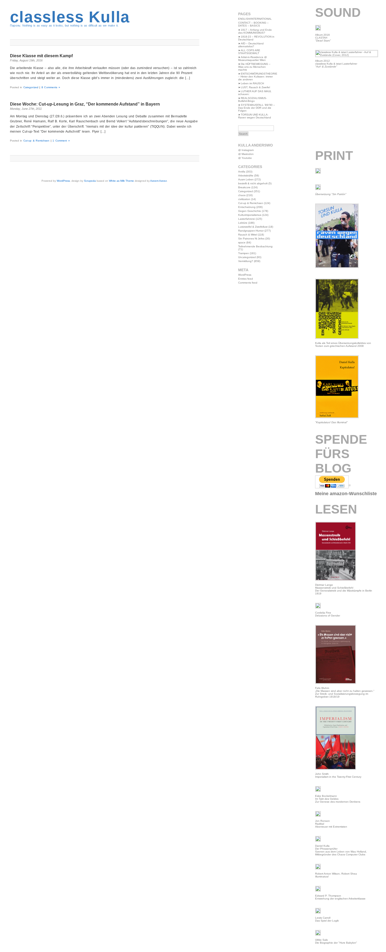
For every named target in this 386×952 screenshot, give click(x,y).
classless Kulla (70, 17)
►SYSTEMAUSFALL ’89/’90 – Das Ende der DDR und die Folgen (256, 107)
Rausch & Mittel (247, 234)
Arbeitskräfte (245, 175)
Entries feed (245, 278)
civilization (244, 199)
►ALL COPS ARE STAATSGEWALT (249, 52)
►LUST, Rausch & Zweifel (254, 87)
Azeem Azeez (158, 180)
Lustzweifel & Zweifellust (253, 226)
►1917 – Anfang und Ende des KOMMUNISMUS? (255, 31)
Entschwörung (246, 207)
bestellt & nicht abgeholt (253, 183)
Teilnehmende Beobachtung (255, 246)
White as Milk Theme (121, 180)
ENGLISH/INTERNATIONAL (255, 18)
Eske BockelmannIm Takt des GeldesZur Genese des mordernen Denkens (337, 798)
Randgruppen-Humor (251, 230)
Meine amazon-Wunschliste (346, 493)
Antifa (241, 171)
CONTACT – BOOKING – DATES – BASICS (253, 24)
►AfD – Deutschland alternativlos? (251, 45)
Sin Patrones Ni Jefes (251, 238)
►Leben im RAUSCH (251, 83)
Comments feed (247, 282)
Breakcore (244, 187)
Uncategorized (247, 257)
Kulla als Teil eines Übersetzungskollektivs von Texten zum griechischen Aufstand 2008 (343, 344)
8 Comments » (50, 87)
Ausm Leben (246, 179)
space (242, 242)
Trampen (243, 253)
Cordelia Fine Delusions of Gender (327, 614)
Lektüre (242, 222)
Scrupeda (90, 180)
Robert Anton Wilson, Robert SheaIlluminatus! (336, 875)
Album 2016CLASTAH (323, 37)
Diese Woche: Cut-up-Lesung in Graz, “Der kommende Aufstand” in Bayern (85, 104)
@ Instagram (246, 150)
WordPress (63, 180)
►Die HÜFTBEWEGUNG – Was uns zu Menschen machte (254, 66)
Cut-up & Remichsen (36, 140)
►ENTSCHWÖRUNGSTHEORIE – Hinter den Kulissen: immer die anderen (257, 76)
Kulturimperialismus (249, 214)
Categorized (30, 87)
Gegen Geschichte (249, 211)
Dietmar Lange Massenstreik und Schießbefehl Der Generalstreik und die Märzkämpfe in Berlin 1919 (343, 589)
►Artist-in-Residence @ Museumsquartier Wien (252, 58)
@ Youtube (245, 157)
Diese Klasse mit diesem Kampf (41, 56)
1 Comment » (61, 140)
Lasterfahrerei (246, 218)
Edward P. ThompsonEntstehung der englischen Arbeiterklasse (340, 897)
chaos (242, 195)
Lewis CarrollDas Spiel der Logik (327, 919)
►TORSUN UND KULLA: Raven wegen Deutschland (254, 116)
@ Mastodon (246, 154)
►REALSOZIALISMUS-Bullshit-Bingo (252, 99)
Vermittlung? (245, 261)
